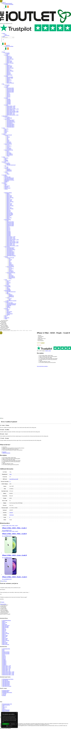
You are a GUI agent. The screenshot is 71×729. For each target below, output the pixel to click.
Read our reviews (3, 604)
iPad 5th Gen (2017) (10, 87)
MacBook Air (9, 169)
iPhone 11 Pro (9, 69)
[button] (9, 725)
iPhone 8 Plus (9, 79)
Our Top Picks (7, 52)
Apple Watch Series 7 (10, 120)
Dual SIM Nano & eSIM (13, 479)
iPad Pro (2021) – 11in (11, 113)
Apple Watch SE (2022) (11, 121)
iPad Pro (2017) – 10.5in (11, 107)
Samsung (3, 133)
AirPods (5, 175)
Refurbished (11, 514)
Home (1, 330)
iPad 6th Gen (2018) (10, 88)
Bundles (5, 181)
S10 (7, 135)
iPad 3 (3, 649)
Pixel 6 (5, 131)
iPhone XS (8, 73)
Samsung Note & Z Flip (8, 149)
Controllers (6, 160)
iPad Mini (8, 98)
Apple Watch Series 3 (10, 126)
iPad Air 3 (8, 94)
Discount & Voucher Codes (7, 703)
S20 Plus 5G (9, 141)
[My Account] (2, 38)
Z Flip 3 (8, 155)
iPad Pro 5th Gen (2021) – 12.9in (12, 114)
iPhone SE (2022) (10, 76)
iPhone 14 (8, 55)
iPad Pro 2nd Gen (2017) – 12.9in (13, 108)
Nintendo (6, 159)
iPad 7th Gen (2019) (10, 89)
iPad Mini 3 (9, 100)
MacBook (8, 168)
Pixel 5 (5, 132)
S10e (7, 137)
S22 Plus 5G (9, 147)
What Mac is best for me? (11, 164)
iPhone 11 (8, 68)
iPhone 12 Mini (9, 65)
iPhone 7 (8, 80)
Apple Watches (5, 115)
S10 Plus (8, 136)
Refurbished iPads (7, 219)
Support (3, 33)
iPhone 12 (8, 64)
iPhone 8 (8, 78)
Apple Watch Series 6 (10, 123)
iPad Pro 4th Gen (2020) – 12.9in (12, 111)
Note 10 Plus (9, 152)
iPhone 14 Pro (9, 57)
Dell (7, 172)
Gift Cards (8, 307)
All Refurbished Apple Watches (7, 679)
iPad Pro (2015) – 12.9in (11, 105)
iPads (3, 83)
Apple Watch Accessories (8, 178)
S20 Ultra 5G (9, 142)
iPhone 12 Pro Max (10, 67)
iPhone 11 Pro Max (10, 70)
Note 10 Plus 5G (10, 153)
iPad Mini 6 (9, 103)
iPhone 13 (8, 59)
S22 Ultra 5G (9, 148)
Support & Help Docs (6, 704)
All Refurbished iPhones (6, 620)
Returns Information (5, 710)
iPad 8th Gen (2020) (10, 90)
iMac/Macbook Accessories (9, 179)
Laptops (5, 171)
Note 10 (8, 151)
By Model (6, 54)
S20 (7, 138)
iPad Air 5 (8, 96)
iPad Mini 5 (9, 102)
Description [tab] (4, 451)
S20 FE (8, 139)
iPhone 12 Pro (9, 66)
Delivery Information (6, 709)
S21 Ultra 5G (9, 145)
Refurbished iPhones (8, 192)
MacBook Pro (9, 170)
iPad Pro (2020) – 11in (11, 112)
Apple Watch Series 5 (10, 124)
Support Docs (6, 35)
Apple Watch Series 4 (10, 125)
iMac (5, 165)
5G (10, 481)
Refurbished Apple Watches (7, 692)
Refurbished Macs (7, 290)
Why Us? (4, 2)
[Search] (13, 37)
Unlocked (11, 512)
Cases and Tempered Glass (9, 177)
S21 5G (8, 144)
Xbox (5, 158)
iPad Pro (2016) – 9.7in (11, 106)
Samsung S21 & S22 (8, 143)
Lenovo (8, 173)
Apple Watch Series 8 (10, 119)
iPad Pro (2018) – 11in (11, 109)
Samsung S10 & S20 (8, 134)
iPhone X (8, 71)
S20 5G (8, 140)
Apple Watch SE (10, 122)
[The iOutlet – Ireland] (35, 22)
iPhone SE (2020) (10, 77)
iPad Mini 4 (9, 101)
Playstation (6, 157)
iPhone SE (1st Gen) (10, 82)
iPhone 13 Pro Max (10, 62)
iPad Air (8, 92)
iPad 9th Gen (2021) (10, 91)
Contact (3, 36)
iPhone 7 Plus (9, 81)
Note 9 (8, 150)
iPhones (3, 51)
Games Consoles (7, 187)
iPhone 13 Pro (9, 61)
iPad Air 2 (8, 93)
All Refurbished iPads (6, 648)
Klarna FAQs (4, 706)
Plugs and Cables (7, 176)
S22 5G (8, 146)
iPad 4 (3, 650)
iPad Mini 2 (9, 99)
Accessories (4, 174)
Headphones (6, 180)
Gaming (3, 156)
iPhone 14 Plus (9, 56)
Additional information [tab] (6, 452)
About (3, 707)
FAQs (5, 34)
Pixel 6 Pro (6, 130)
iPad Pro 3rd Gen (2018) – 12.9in (12, 110)
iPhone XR (9, 72)
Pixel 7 (5, 129)
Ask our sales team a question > (42, 366)
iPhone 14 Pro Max (10, 58)
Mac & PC (4, 161)
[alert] (9, 720)
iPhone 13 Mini (9, 60)
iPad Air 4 (8, 95)
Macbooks (8, 163)
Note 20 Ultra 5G (10, 154)
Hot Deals (4, 182)
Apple (10, 474)
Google (3, 127)
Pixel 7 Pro (6, 128)
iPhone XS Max (9, 74)
